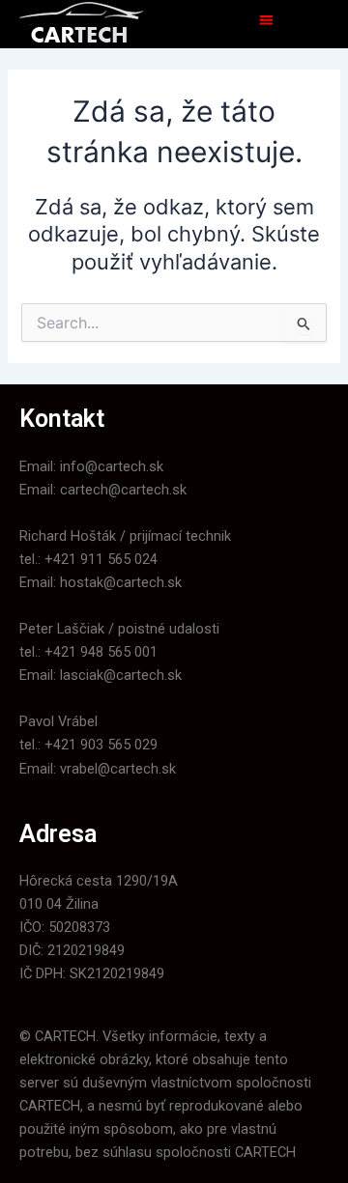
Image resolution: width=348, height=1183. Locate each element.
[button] (266, 20)
